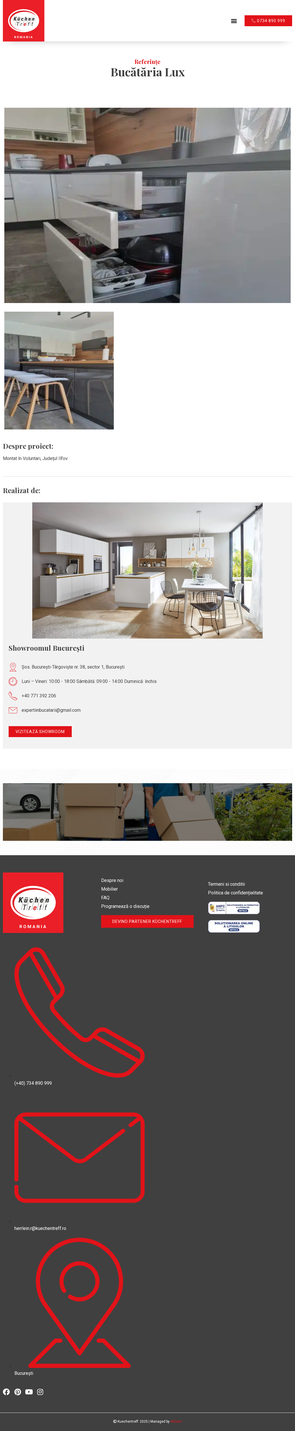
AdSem (176, 1421)
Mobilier (109, 889)
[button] (234, 20)
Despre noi (112, 880)
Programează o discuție (125, 906)
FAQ (105, 897)
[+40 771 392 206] (13, 696)
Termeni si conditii (226, 884)
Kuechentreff (127, 1421)
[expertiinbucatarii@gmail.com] (13, 710)
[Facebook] (6, 1391)
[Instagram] (40, 1391)
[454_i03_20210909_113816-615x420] (147, 205)
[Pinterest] (17, 1391)
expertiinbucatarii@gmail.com (51, 710)
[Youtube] (28, 1391)
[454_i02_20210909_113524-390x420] (59, 370)
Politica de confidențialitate (235, 893)
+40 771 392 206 (39, 696)
